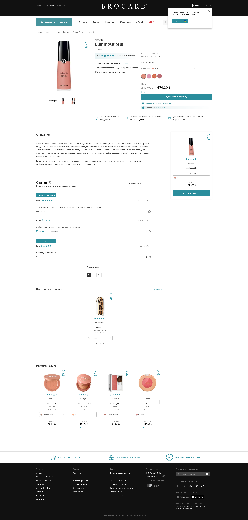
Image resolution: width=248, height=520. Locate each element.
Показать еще (93, 267)
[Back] (38, 402)
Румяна (66, 32)
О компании (41, 473)
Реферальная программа (120, 477)
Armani (99, 39)
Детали (141, 119)
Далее (103, 274)
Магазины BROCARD (44, 480)
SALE (151, 22)
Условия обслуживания (184, 508)
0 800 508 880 (153, 472)
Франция (125, 63)
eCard (139, 22)
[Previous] (46, 101)
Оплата (76, 477)
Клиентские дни (116, 495)
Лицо (58, 32)
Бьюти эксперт (116, 492)
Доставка (77, 473)
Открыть (157, 289)
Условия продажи (80, 480)
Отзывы (42, 182)
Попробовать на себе (53, 101)
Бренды (83, 22)
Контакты (40, 492)
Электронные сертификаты (121, 488)
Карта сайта (78, 492)
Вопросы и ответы (81, 488)
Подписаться (207, 474)
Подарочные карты (118, 480)
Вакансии (40, 484)
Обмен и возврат (80, 484)
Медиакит (40, 499)
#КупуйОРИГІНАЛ (43, 488)
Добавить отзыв (135, 183)
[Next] (82, 101)
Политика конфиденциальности (196, 506)
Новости (109, 22)
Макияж (49, 32)
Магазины (125, 22)
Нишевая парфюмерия (119, 484)
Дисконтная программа (120, 473)
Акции (96, 22)
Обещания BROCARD (45, 477)
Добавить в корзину (176, 97)
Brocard (39, 32)
